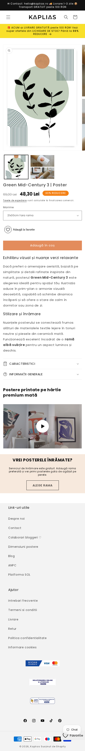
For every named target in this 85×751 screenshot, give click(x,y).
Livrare (13, 619)
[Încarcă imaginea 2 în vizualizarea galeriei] (42, 167)
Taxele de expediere (15, 200)
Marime (8, 207)
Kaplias (35, 746)
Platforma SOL (19, 575)
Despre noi (16, 519)
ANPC (12, 565)
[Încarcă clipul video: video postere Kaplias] (42, 426)
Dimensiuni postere (23, 547)
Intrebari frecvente (23, 601)
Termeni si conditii (22, 610)
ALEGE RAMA (43, 485)
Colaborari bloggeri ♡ (25, 537)
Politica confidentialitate (27, 638)
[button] (8, 17)
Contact (14, 528)
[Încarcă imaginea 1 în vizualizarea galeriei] (16, 167)
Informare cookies (22, 647)
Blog (11, 556)
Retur (12, 629)
